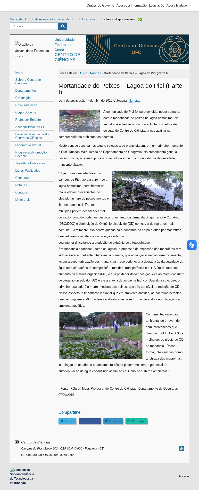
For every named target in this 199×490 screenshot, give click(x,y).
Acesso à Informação (131, 5)
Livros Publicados (27, 170)
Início (19, 72)
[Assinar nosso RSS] (181, 448)
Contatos (21, 192)
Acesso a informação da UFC (56, 19)
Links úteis (23, 199)
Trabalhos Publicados (30, 163)
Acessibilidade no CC (30, 127)
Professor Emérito (28, 119)
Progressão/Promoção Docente (31, 154)
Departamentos (26, 90)
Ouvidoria (88, 19)
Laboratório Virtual (28, 145)
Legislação (156, 5)
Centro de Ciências (67, 57)
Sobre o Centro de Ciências (28, 81)
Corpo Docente (25, 112)
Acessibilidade (176, 5)
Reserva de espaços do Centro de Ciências (32, 136)
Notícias (21, 185)
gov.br (21, 5)
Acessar (183, 476)
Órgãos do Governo (100, 5)
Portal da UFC (20, 19)
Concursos (22, 178)
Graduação (23, 98)
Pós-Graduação (26, 105)
